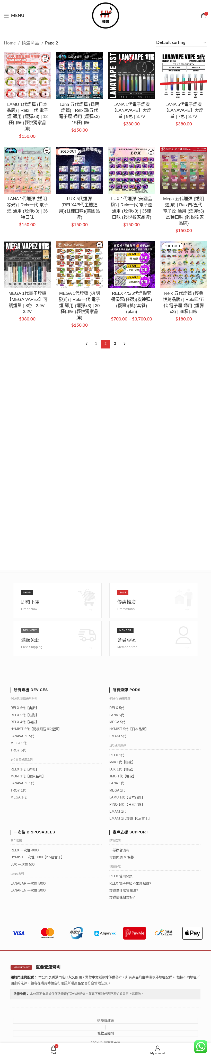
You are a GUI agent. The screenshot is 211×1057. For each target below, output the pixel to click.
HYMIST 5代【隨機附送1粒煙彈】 (36, 729)
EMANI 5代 (117, 736)
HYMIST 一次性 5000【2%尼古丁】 (37, 857)
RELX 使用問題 (121, 876)
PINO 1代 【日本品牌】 (127, 804)
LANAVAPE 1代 (22, 783)
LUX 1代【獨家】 (122, 769)
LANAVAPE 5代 (22, 736)
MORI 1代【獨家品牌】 (28, 776)
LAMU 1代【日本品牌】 (127, 797)
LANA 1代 (116, 783)
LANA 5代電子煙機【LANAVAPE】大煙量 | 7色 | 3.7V (183, 110)
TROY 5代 (18, 750)
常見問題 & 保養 (121, 857)
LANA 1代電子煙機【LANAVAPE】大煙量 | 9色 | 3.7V (131, 110)
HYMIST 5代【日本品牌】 (128, 729)
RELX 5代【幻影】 (25, 715)
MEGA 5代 (19, 743)
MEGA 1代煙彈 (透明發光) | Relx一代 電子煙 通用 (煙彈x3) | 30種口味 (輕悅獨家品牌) (79, 305)
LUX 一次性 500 (22, 864)
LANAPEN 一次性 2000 (28, 890)
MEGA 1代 (19, 797)
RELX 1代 (116, 755)
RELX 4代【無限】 (25, 722)
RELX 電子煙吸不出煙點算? (130, 883)
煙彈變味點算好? (122, 897)
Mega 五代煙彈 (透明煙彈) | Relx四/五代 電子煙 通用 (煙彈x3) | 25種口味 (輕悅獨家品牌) (183, 211)
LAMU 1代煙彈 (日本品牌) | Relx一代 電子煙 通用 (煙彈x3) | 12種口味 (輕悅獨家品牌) (27, 116)
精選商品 (31, 43)
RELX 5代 (116, 708)
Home (10, 43)
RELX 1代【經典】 (25, 769)
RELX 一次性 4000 (25, 850)
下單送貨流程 (119, 850)
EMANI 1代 (117, 811)
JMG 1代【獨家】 (122, 776)
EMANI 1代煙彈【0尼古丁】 (130, 818)
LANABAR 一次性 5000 (28, 883)
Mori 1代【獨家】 (122, 762)
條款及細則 (105, 1033)
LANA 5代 (116, 715)
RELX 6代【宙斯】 (25, 708)
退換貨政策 (105, 1020)
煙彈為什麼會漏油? (123, 890)
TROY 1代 (18, 790)
